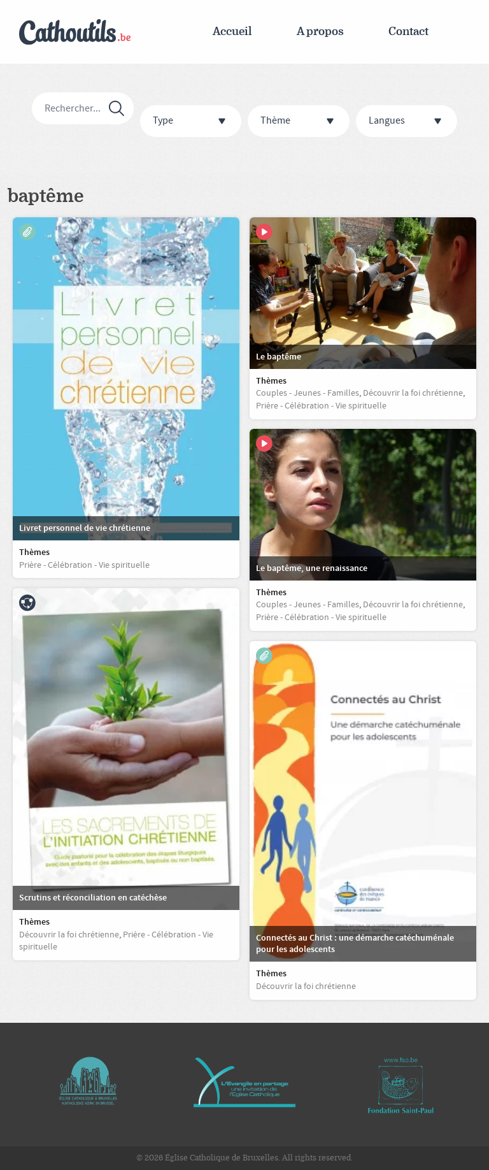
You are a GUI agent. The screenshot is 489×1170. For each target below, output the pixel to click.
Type (163, 120)
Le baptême (278, 357)
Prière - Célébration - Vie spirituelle (84, 565)
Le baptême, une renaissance (311, 568)
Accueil (232, 31)
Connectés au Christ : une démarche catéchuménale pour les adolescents (355, 943)
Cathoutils (75, 32)
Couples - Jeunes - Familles (307, 393)
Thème (275, 120)
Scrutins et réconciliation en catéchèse (93, 898)
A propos (320, 31)
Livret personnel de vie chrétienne (84, 528)
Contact (408, 31)
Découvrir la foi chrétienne (306, 986)
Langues (387, 120)
